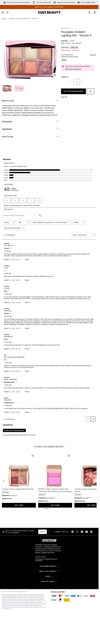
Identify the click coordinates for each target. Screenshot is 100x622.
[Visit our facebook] (72, 531)
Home (4, 18)
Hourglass (66, 28)
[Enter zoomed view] (54, 75)
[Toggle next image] (57, 51)
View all (93, 55)
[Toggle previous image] (3, 51)
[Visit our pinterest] (91, 531)
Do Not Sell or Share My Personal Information (46, 559)
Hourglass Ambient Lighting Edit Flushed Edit (17, 489)
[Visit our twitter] (77, 531)
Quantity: (65, 77)
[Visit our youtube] (86, 531)
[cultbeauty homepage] (49, 12)
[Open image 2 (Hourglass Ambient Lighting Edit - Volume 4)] (19, 87)
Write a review (65, 43)
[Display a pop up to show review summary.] (17, 496)
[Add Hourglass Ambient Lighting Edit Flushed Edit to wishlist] (32, 455)
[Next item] (95, 480)
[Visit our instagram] (82, 531)
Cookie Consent (40, 557)
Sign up (42, 532)
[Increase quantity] (77, 81)
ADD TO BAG (19, 505)
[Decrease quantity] (64, 81)
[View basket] (94, 12)
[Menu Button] (2, 12)
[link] (89, 12)
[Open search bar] (7, 12)
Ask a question (76, 43)
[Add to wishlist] (90, 91)
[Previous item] (3, 480)
